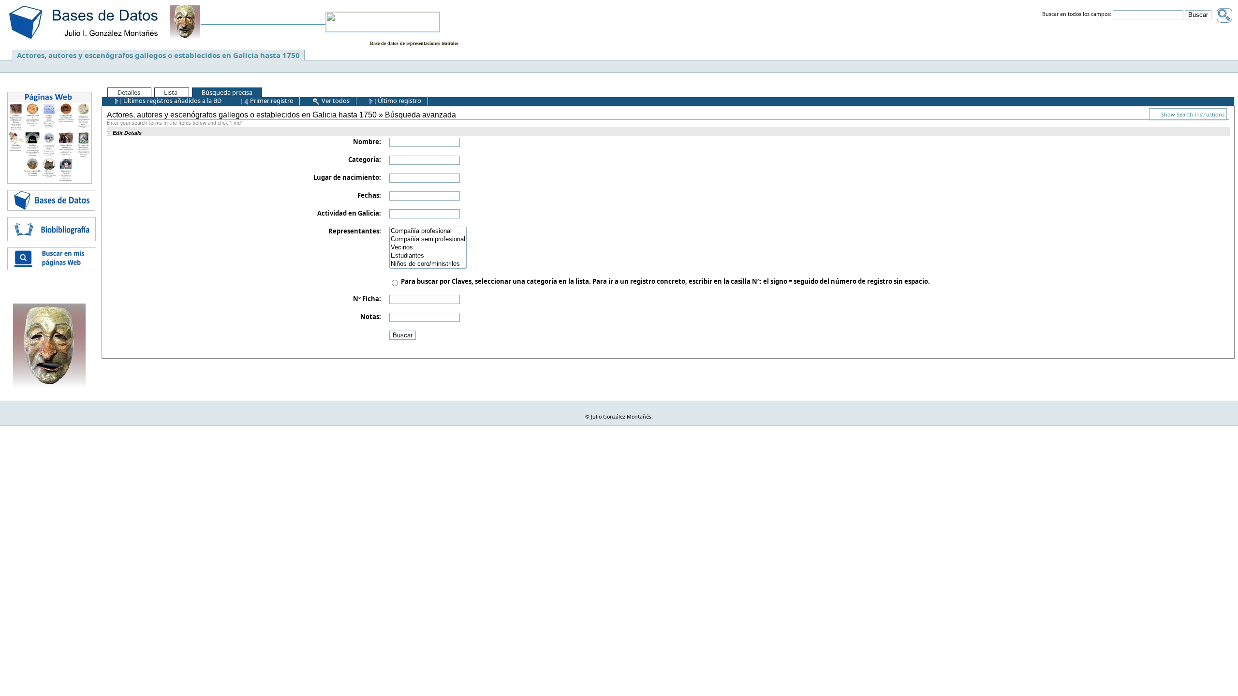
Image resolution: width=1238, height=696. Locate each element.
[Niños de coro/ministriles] (428, 264)
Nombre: (367, 141)
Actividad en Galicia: (349, 213)
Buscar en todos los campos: (1076, 14)
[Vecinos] (428, 248)
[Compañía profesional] (428, 231)
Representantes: (354, 231)
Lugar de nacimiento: (347, 177)
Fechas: (369, 195)
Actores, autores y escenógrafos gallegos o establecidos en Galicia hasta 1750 (158, 55)
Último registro (398, 100)
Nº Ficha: (367, 298)
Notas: (370, 316)
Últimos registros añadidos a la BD (171, 100)
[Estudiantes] (428, 256)
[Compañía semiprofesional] (428, 239)
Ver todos (335, 100)
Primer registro (271, 100)
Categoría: (364, 159)
